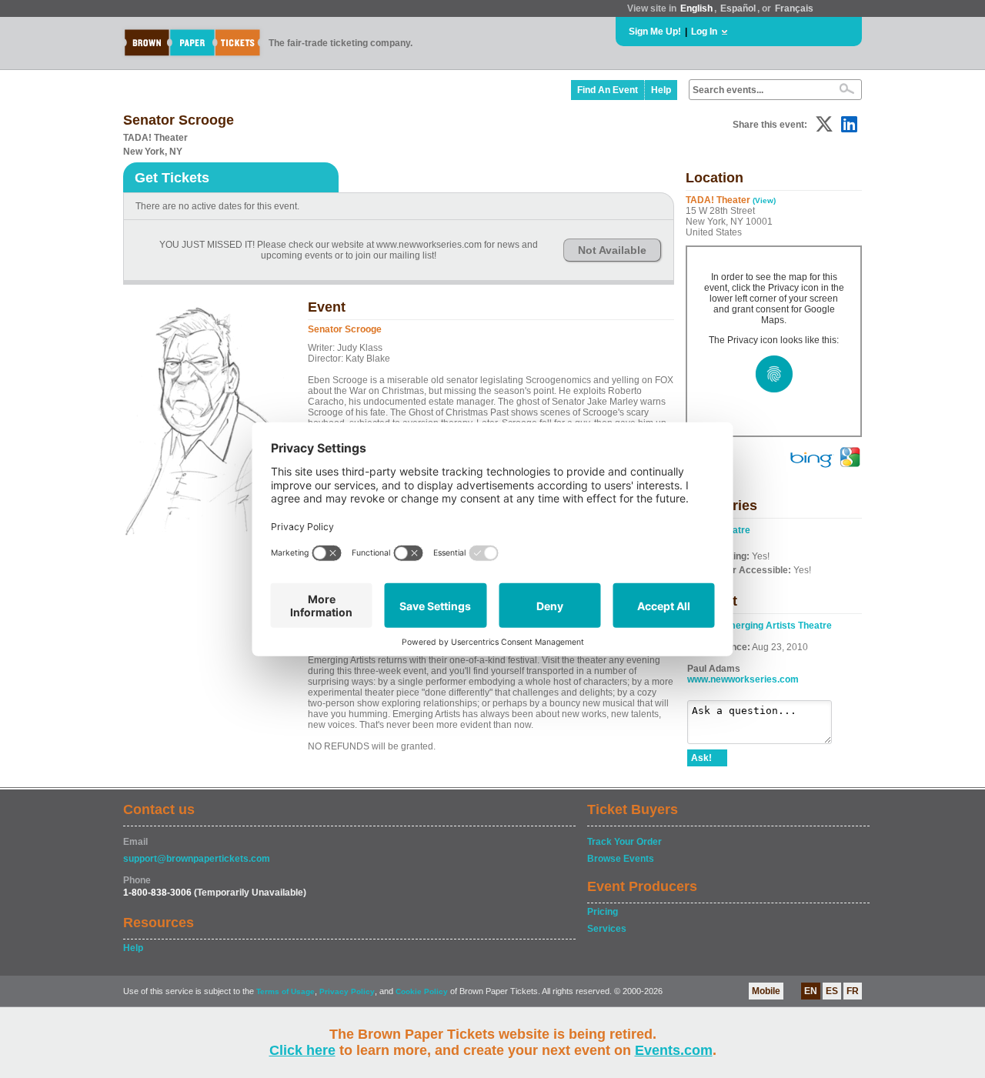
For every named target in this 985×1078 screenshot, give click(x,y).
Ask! (701, 758)
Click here (302, 1050)
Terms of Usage (285, 991)
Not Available (612, 250)
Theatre (733, 530)
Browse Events (620, 858)
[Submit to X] (824, 124)
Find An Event (607, 90)
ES (832, 991)
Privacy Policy (347, 991)
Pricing (602, 911)
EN (810, 991)
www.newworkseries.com (743, 679)
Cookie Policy (422, 991)
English (696, 8)
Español (738, 8)
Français (794, 8)
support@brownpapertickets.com (196, 858)
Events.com (674, 1050)
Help (661, 90)
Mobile (766, 991)
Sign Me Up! (655, 31)
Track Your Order (624, 841)
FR (852, 991)
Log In (704, 31)
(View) (764, 200)
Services (606, 928)
